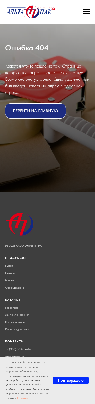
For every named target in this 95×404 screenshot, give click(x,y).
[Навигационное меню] (86, 11)
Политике (23, 398)
